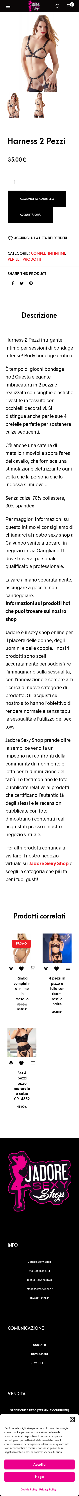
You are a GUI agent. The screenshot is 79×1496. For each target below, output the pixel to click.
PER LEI (14, 259)
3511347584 (42, 1297)
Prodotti (32, 259)
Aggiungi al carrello (37, 199)
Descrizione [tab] (39, 315)
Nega (39, 1477)
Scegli (68, 968)
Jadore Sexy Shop (49, 863)
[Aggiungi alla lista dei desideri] (22, 968)
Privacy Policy (47, 1489)
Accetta (39, 1465)
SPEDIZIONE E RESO (23, 1410)
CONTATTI (39, 1345)
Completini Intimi (48, 253)
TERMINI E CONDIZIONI (53, 1410)
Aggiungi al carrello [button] (33, 968)
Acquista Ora (30, 214)
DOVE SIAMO (39, 1354)
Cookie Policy (29, 1489)
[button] (72, 1419)
